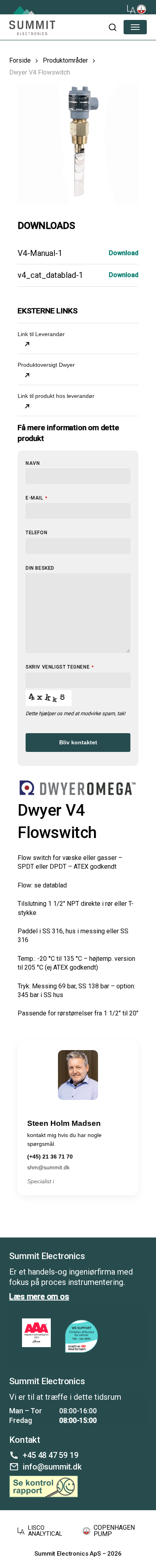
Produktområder (65, 60)
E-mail (36, 498)
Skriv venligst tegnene (60, 667)
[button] (112, 27)
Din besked (40, 568)
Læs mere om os (39, 1296)
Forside (20, 60)
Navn (33, 463)
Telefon (36, 532)
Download (123, 253)
